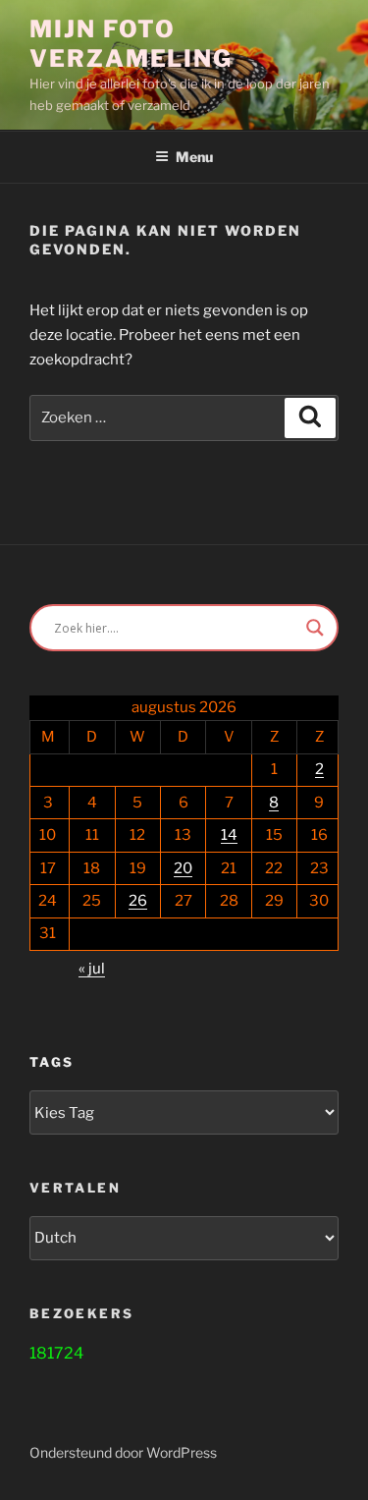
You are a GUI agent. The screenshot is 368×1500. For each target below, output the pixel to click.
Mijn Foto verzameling (131, 44)
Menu (194, 156)
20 (183, 868)
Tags (51, 1062)
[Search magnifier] (315, 627)
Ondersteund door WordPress (123, 1452)
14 (229, 835)
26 (138, 901)
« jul (92, 968)
